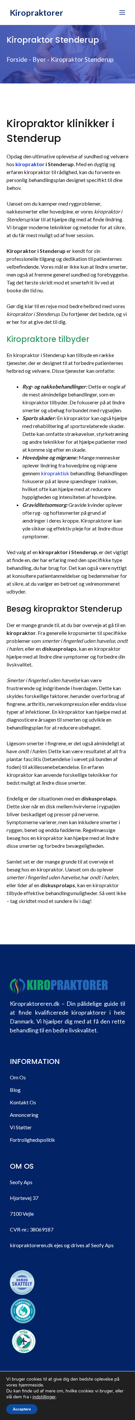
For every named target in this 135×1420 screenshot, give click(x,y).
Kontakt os (23, 1102)
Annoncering (24, 1115)
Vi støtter (21, 1127)
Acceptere (22, 1409)
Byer (39, 59)
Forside (17, 59)
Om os (18, 1077)
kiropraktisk (55, 473)
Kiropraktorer (36, 12)
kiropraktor (30, 164)
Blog (15, 1090)
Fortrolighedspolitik (32, 1140)
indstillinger (44, 1397)
